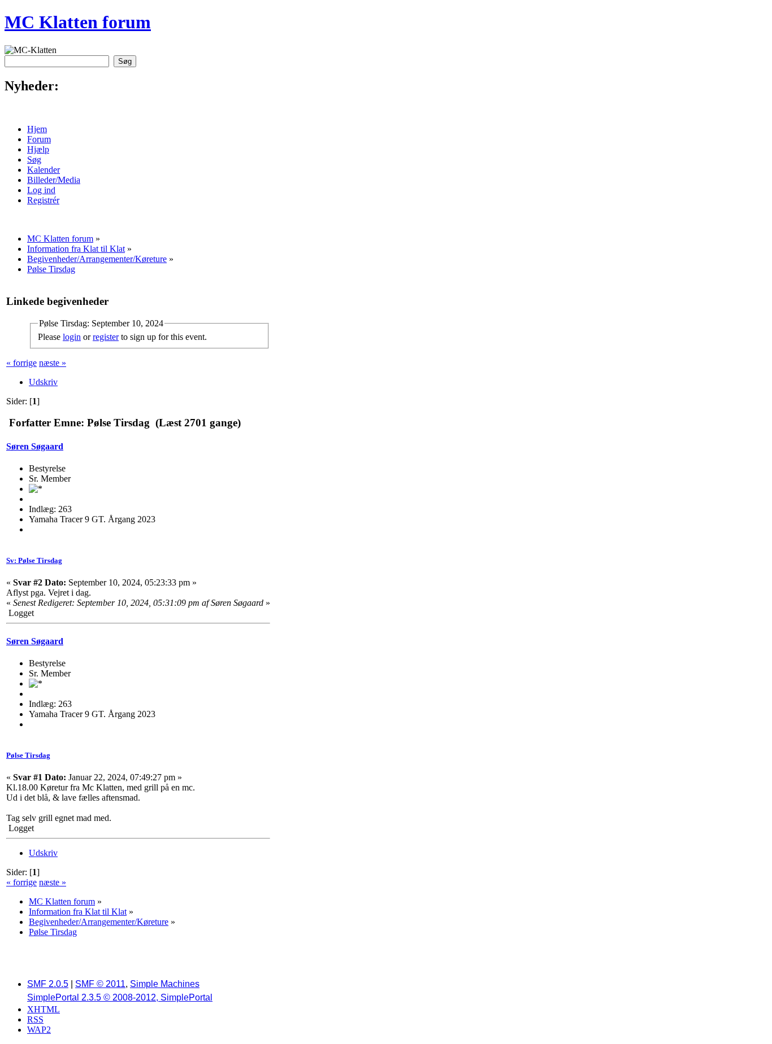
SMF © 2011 (100, 984)
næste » (52, 363)
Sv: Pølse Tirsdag (34, 560)
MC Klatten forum (78, 22)
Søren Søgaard (34, 446)
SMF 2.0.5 (47, 984)
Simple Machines (164, 984)
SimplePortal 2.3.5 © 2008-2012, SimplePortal (119, 997)
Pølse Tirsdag (28, 755)
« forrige (21, 363)
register (106, 337)
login (72, 337)
